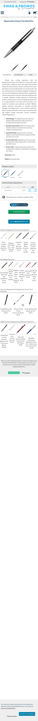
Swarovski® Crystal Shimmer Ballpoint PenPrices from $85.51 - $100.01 (4, 341)
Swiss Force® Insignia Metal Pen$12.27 (3, 246)
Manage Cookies (12, 716)
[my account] (29, 13)
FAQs (30, 75)
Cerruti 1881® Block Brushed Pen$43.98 (25, 247)
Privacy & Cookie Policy (8, 708)
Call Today (19, 221)
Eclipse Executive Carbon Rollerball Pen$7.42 (33, 247)
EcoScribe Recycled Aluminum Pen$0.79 (31, 311)
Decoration (19, 75)
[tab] (7, 74)
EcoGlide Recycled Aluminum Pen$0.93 (6, 311)
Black (5, 177)
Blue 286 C (12, 177)
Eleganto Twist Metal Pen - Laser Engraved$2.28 (16, 276)
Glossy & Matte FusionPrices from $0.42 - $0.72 (18, 312)
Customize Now (19, 212)
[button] (10, 1)
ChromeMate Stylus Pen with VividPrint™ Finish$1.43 (4, 277)
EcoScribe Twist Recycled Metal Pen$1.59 (19, 246)
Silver (20, 177)
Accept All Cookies (27, 714)
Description (7, 75)
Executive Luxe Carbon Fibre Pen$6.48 (12, 338)
